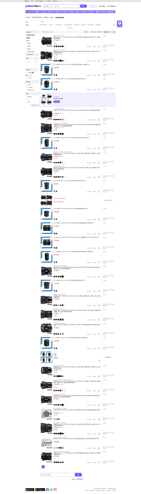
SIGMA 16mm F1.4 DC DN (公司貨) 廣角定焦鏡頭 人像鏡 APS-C (72, 64)
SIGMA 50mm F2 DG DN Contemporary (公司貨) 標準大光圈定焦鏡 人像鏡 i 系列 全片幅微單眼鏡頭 (76, 296)
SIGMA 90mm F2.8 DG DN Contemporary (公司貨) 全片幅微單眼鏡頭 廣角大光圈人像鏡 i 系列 (76, 325)
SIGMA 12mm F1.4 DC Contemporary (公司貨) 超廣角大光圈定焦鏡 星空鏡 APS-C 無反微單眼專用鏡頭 (76, 37)
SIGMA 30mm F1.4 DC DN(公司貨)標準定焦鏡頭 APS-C (70, 180)
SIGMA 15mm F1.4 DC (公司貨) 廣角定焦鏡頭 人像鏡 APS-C (71, 337)
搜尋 (78, 474)
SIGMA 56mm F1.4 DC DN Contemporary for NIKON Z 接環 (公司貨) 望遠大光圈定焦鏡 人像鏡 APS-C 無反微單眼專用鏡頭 (76, 268)
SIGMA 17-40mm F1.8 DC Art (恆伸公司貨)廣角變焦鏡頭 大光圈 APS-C (73, 251)
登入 (93, 6)
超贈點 (112, 12)
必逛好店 (78, 12)
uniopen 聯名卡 (102, 12)
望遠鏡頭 (29, 49)
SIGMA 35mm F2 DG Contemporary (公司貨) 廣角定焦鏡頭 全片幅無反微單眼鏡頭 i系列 (76, 438)
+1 (64, 46)
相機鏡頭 (28, 38)
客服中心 (87, 490)
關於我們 (93, 490)
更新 (114, 488)
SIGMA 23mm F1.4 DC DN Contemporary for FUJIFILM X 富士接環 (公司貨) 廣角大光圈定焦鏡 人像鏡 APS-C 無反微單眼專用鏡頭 (76, 382)
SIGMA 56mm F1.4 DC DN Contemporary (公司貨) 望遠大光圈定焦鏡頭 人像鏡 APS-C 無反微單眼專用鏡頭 (76, 425)
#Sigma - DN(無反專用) (77, 479)
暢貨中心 (50, 12)
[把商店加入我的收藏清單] (99, 361)
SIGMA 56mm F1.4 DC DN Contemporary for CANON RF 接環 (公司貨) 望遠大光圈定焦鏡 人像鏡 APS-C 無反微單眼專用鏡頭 (76, 125)
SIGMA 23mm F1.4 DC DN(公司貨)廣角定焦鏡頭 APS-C (70, 79)
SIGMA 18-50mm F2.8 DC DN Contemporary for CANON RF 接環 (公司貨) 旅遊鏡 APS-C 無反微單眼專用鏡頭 (76, 168)
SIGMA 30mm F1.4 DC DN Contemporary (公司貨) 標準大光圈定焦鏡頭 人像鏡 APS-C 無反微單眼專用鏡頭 (76, 52)
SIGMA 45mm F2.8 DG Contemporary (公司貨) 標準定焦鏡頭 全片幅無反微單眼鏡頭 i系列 (76, 410)
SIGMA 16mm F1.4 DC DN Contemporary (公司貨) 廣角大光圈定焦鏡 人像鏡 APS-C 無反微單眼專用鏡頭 (76, 367)
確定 (36, 65)
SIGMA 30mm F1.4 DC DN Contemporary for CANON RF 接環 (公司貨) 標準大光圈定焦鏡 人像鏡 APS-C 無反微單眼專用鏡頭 (76, 311)
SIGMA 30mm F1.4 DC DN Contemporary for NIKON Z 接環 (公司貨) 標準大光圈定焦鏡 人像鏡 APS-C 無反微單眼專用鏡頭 (76, 396)
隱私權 (108, 490)
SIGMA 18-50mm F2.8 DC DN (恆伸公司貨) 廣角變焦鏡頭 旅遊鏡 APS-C (74, 223)
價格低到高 (93, 32)
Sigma (27, 40)
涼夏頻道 (71, 12)
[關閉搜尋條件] (51, 6)
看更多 (91, 12)
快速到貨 (57, 12)
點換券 (37, 12)
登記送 (44, 12)
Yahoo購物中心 (33, 6)
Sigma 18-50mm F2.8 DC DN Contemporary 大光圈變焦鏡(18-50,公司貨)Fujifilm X (76, 237)
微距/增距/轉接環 (30, 51)
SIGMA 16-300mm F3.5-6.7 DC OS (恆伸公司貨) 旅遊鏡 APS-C (71, 137)
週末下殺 (84, 12)
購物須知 (98, 490)
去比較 (56, 101)
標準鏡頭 (29, 46)
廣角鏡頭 (29, 43)
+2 (64, 162)
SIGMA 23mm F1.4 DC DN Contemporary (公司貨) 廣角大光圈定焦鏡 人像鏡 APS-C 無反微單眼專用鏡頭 (76, 154)
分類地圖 (114, 490)
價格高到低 (100, 32)
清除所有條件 (35, 105)
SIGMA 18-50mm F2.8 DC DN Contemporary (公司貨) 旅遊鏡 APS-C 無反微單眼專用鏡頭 (76, 110)
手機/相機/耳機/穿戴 (30, 35)
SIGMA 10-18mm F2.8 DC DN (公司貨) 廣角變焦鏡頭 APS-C (71, 208)
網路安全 (104, 490)
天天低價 (64, 12)
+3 (64, 119)
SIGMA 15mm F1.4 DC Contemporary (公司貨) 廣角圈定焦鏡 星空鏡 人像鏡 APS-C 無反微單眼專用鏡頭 (76, 453)
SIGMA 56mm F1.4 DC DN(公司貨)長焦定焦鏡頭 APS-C (70, 280)
